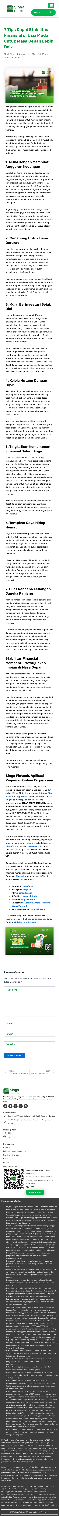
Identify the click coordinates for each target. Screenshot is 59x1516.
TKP (36, 12)
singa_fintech (30, 896)
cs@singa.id (33, 846)
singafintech (29, 886)
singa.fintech (25, 893)
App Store (22, 796)
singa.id (27, 889)
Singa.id (20, 876)
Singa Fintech (28, 899)
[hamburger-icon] (51, 5)
